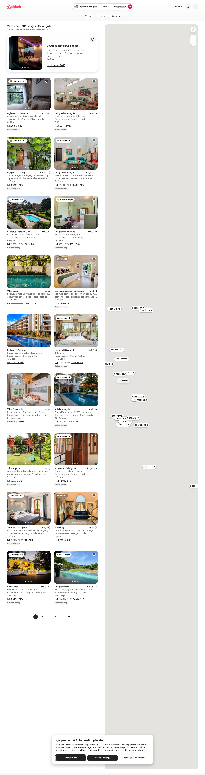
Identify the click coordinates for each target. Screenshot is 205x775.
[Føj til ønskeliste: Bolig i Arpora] (46, 554)
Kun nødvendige (102, 757)
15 (69, 616)
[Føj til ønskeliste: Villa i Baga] (46, 258)
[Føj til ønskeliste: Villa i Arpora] (46, 436)
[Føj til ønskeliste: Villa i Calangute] (46, 377)
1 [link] (35, 616)
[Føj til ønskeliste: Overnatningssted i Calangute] (94, 258)
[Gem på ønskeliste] (93, 39)
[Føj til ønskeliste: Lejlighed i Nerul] (94, 554)
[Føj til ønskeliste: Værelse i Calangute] (46, 495)
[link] (29, 616)
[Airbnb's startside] (14, 6)
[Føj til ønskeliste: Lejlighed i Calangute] (46, 81)
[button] (56, 65)
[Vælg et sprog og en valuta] (188, 6)
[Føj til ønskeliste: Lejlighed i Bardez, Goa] (46, 199)
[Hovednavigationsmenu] (195, 6)
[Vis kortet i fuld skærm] (193, 29)
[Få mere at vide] (48, 30)
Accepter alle (71, 757)
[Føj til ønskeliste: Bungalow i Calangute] (94, 436)
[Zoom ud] (193, 43)
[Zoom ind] (193, 37)
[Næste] (75, 616)
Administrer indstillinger (134, 757)
